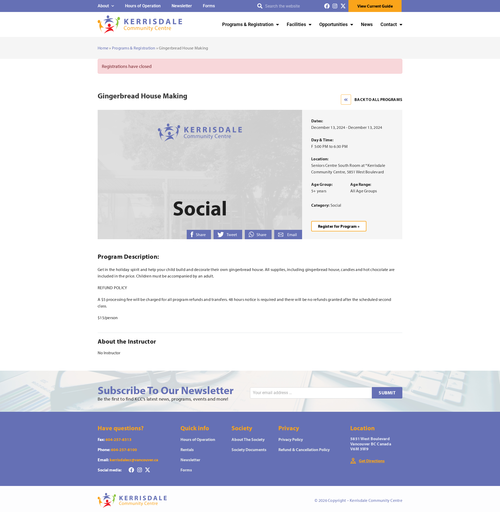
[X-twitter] (343, 6)
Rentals (187, 449)
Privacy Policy (290, 439)
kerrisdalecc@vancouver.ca (134, 459)
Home (103, 47)
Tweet (232, 234)
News (367, 24)
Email (292, 234)
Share (201, 234)
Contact (388, 24)
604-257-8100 (124, 449)
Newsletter (182, 5)
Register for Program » (339, 226)
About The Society (248, 439)
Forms (209, 5)
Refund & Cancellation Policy (304, 449)
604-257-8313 (118, 439)
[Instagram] (335, 6)
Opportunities (333, 24)
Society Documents (249, 449)
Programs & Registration (247, 24)
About (103, 5)
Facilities (296, 24)
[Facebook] (327, 6)
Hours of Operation (143, 5)
